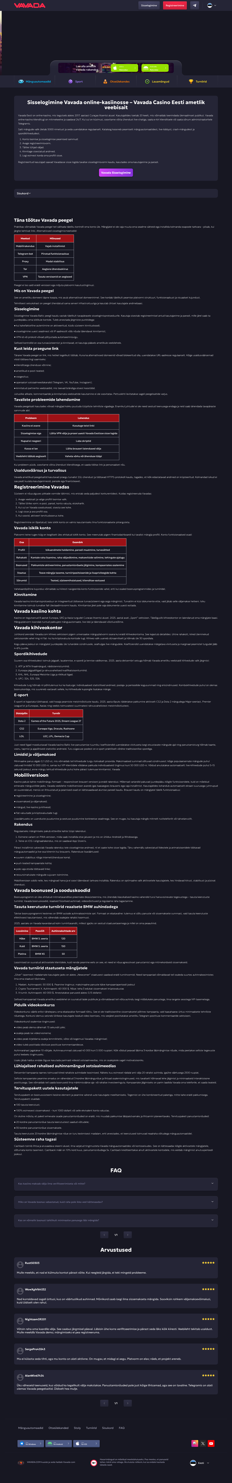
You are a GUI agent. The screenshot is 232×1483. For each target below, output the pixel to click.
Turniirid (91, 1428)
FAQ (121, 1428)
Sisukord (107, 1428)
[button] (228, 43)
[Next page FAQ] (128, 1234)
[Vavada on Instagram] (194, 1443)
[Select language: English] (212, 5)
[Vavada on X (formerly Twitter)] (203, 1443)
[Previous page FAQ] (104, 1234)
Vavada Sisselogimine (116, 172)
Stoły (77, 1428)
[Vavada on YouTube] (211, 1443)
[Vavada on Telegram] (194, 5)
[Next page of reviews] (128, 1403)
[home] (29, 5)
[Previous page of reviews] (104, 1403)
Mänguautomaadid (30, 1428)
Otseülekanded (58, 1428)
